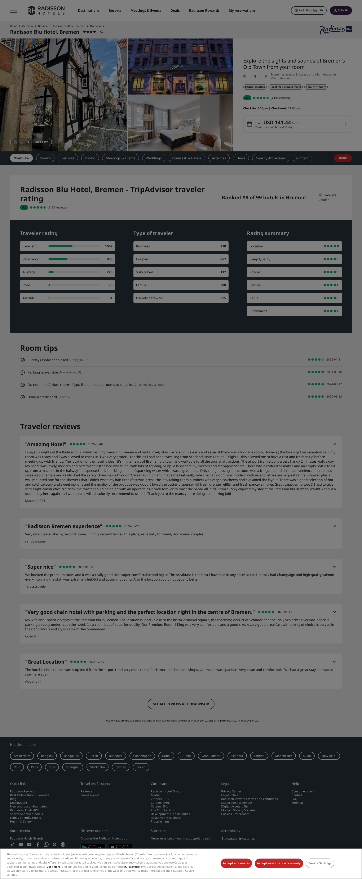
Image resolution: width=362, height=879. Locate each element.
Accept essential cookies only (279, 863)
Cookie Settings (320, 863)
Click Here (54, 866)
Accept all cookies (236, 863)
